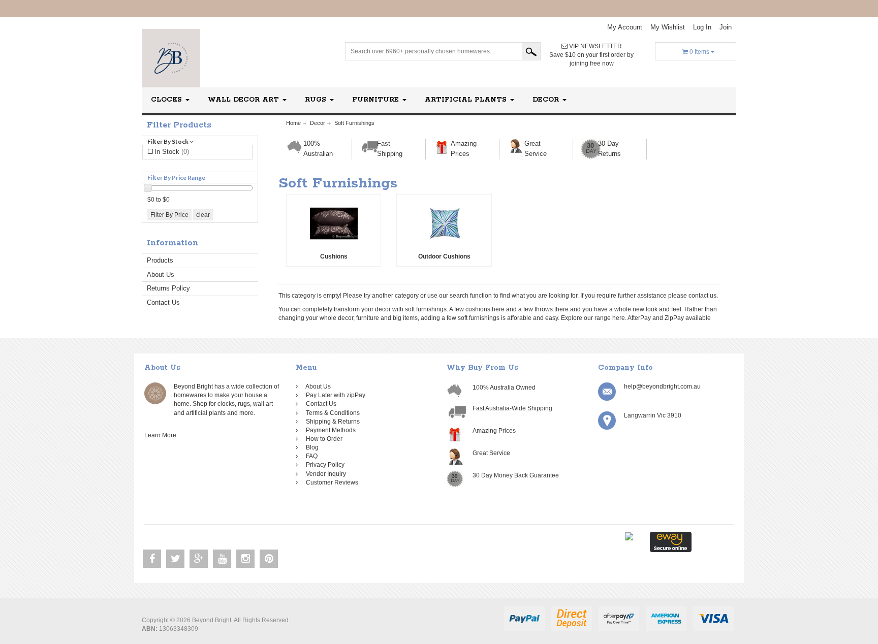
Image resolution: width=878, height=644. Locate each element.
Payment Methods (329, 430)
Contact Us (163, 302)
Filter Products (179, 125)
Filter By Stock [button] (168, 141)
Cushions (334, 256)
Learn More (161, 435)
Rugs (317, 99)
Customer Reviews (330, 482)
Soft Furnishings (354, 123)
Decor (546, 99)
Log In (702, 27)
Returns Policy (168, 288)
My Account (624, 27)
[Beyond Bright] (171, 57)
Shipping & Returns (331, 421)
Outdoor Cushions (444, 256)
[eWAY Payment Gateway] (670, 541)
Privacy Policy (323, 464)
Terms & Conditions (331, 412)
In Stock (171, 151)
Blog (311, 447)
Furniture (376, 99)
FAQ (310, 456)
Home (293, 123)
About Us (160, 274)
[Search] (531, 51)
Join (725, 27)
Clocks (167, 99)
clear (203, 214)
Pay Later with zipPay (334, 395)
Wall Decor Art (244, 99)
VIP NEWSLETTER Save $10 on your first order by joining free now (591, 55)
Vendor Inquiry (324, 473)
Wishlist (667, 27)
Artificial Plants (467, 99)
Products (160, 260)
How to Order (322, 438)
